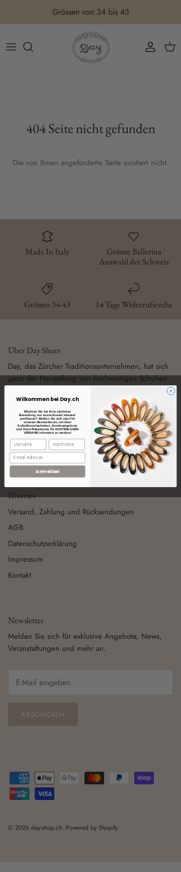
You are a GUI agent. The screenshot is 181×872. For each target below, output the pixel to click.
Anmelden (47, 471)
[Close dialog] (170, 390)
